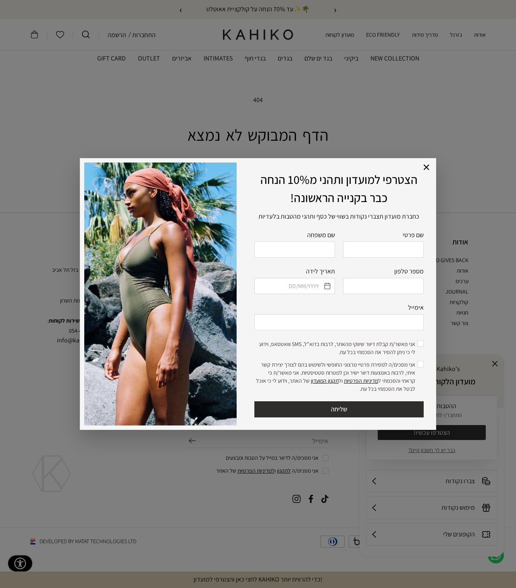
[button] (427, 168)
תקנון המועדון (325, 380)
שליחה (339, 409)
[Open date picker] (326, 286)
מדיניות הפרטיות (361, 380)
